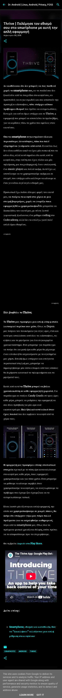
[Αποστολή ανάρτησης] (5, 648)
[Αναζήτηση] (58, 4)
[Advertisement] (31, 268)
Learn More (26, 695)
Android (23, 651)
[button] (5, 41)
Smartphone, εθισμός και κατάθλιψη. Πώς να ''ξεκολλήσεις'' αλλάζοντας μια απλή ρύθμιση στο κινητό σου (32, 631)
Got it (40, 695)
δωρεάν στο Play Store (29, 543)
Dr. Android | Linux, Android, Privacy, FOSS (30, 4)
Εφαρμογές (10, 651)
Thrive (33, 651)
